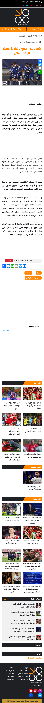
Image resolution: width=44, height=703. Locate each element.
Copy (9, 260)
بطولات (12, 668)
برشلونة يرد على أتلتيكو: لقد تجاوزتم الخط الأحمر (11, 542)
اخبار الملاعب (24, 679)
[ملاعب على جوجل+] (34, 5)
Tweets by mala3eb (35, 658)
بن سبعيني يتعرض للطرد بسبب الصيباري (33, 430)
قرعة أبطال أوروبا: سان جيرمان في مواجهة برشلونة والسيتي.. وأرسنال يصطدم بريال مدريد (32, 589)
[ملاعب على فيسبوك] (24, 5)
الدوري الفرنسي (25, 36)
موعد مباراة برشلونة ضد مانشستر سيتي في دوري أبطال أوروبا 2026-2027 (12, 566)
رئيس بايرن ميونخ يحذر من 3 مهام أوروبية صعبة (32, 405)
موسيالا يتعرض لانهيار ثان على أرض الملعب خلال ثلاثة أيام (11, 457)
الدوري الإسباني (23, 676)
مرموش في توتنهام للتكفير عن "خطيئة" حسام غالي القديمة (11, 589)
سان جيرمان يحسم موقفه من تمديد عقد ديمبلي (12, 405)
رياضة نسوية (10, 676)
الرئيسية (38, 36)
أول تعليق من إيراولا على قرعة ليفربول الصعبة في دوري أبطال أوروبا (32, 566)
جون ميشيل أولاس (33, 277)
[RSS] (40, 5)
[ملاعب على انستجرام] (37, 5)
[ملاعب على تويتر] (27, 5)
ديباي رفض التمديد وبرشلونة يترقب (33, 488)
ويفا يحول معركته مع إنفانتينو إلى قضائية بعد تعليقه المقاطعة (32, 520)
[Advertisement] (22, 141)
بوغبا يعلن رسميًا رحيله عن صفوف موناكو (32, 456)
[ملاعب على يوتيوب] (30, 5)
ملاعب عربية (10, 679)
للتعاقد (24, 125)
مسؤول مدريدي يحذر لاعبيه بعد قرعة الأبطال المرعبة (12, 519)
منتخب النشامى (23, 671)
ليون (39, 118)
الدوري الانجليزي (23, 674)
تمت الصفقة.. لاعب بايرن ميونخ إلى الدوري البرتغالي (13, 431)
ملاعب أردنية (10, 674)
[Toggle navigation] (39, 24)
